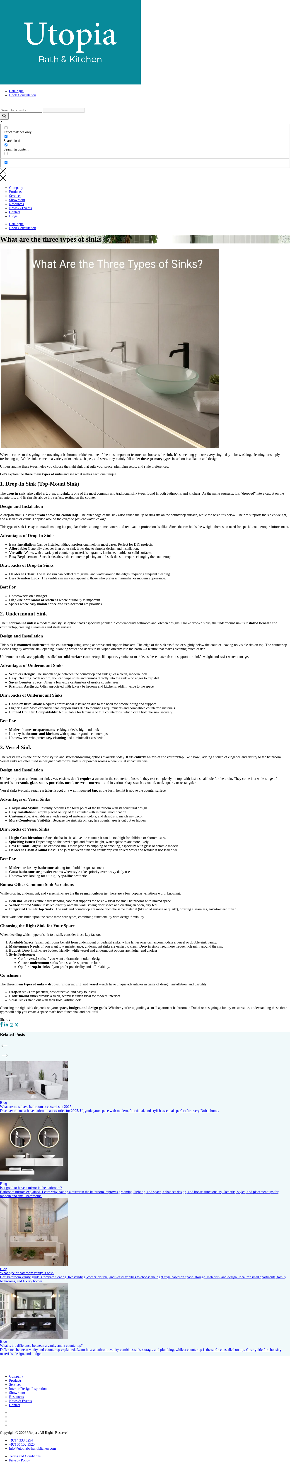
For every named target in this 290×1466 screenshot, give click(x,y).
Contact (14, 212)
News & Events (20, 208)
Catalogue (16, 91)
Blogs (13, 216)
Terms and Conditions (25, 1456)
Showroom (17, 200)
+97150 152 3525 (22, 1444)
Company (16, 188)
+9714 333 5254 (21, 1440)
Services (15, 196)
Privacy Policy (19, 1460)
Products (15, 192)
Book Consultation (22, 95)
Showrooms (17, 1393)
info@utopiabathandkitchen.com (32, 1448)
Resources (16, 204)
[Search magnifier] (4, 116)
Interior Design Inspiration (28, 1389)
